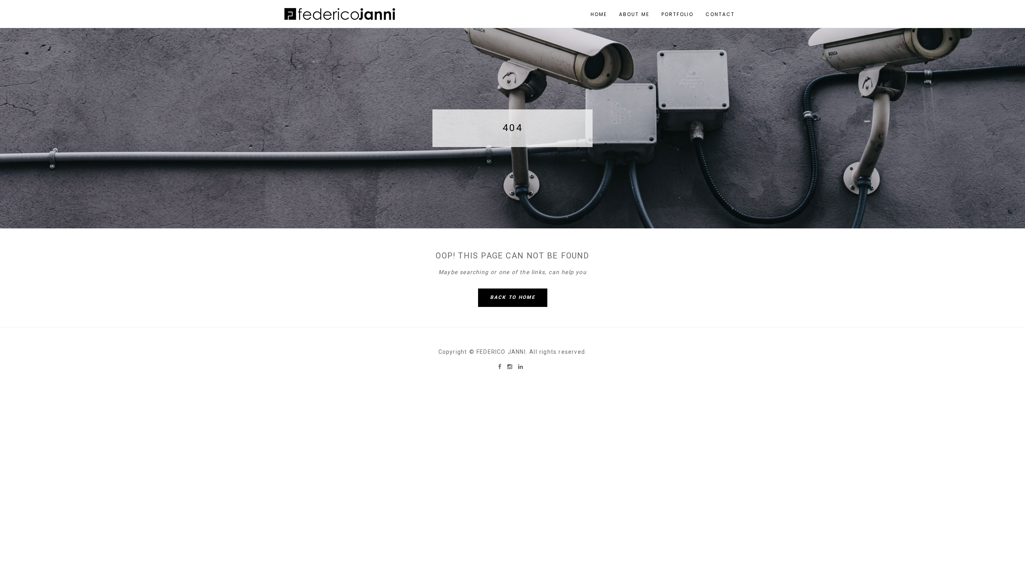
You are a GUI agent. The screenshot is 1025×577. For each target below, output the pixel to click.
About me (634, 14)
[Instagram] (510, 366)
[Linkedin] (520, 366)
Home (599, 14)
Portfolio (677, 14)
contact (720, 14)
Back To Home (512, 297)
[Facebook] (500, 366)
